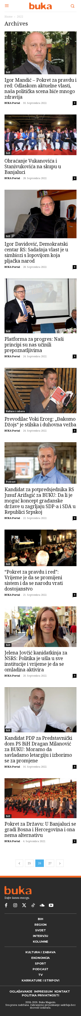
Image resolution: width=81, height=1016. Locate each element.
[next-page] (60, 863)
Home (8, 17)
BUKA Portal (12, 103)
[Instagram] (15, 905)
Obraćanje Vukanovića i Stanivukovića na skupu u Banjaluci (32, 166)
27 (50, 863)
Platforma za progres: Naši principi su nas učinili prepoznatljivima (34, 344)
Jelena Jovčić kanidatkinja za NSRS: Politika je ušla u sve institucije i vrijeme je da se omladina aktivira (35, 661)
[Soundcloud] (42, 905)
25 (29, 863)
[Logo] (40, 5)
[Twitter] (24, 905)
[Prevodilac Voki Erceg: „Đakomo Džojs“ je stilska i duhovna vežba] (40, 390)
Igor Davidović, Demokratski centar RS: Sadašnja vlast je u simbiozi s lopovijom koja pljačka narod (36, 252)
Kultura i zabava (15, 411)
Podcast (11, 481)
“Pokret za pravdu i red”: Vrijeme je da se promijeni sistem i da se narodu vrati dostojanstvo (33, 580)
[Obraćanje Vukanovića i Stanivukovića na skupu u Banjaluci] (40, 134)
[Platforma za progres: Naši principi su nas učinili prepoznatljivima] (40, 305)
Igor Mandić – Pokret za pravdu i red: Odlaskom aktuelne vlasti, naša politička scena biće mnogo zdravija (40, 88)
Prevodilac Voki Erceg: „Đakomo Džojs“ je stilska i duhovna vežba (40, 422)
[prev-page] (19, 863)
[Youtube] (51, 905)
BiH (8, 72)
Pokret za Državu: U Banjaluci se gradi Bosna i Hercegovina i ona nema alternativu (40, 829)
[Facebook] (6, 905)
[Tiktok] (33, 905)
